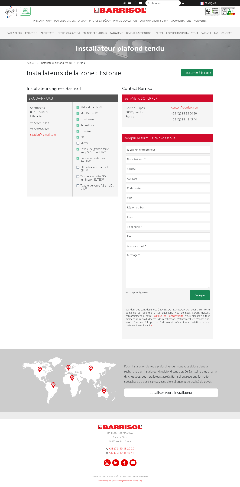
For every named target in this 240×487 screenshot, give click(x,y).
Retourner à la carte (197, 73)
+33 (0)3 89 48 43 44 (121, 452)
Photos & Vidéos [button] (99, 20)
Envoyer (199, 295)
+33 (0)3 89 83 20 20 (121, 448)
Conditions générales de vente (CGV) (127, 480)
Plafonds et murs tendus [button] (69, 20)
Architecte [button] (47, 33)
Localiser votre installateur (171, 392)
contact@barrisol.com (185, 107)
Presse (159, 33)
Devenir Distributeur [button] (138, 33)
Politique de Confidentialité (168, 315)
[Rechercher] (183, 2)
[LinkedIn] (129, 3)
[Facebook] (135, 3)
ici (152, 325)
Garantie (206, 33)
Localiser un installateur (182, 33)
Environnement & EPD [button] (153, 20)
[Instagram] (124, 3)
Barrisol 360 (14, 33)
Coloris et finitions (95, 33)
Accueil (31, 63)
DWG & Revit (116, 33)
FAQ (216, 33)
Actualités (200, 20)
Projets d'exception (125, 20)
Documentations (180, 20)
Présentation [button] (41, 20)
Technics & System (69, 33)
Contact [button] (226, 33)
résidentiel (31, 33)
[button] (209, 3)
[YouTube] (140, 3)
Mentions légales (104, 480)
